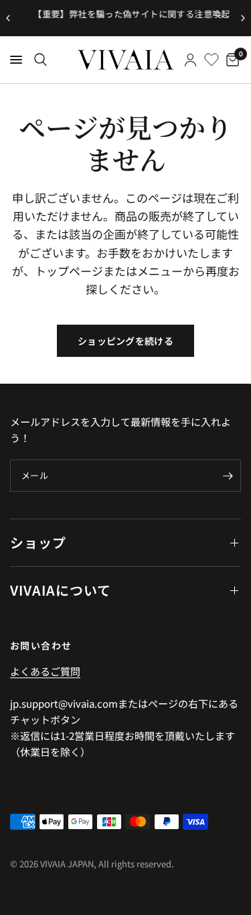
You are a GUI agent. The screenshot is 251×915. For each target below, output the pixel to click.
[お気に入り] (211, 59)
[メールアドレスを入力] (227, 476)
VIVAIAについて (60, 590)
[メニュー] (16, 60)
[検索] (40, 60)
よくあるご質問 (45, 671)
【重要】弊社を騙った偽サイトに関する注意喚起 (127, 13)
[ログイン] (190, 59)
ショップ (38, 542)
